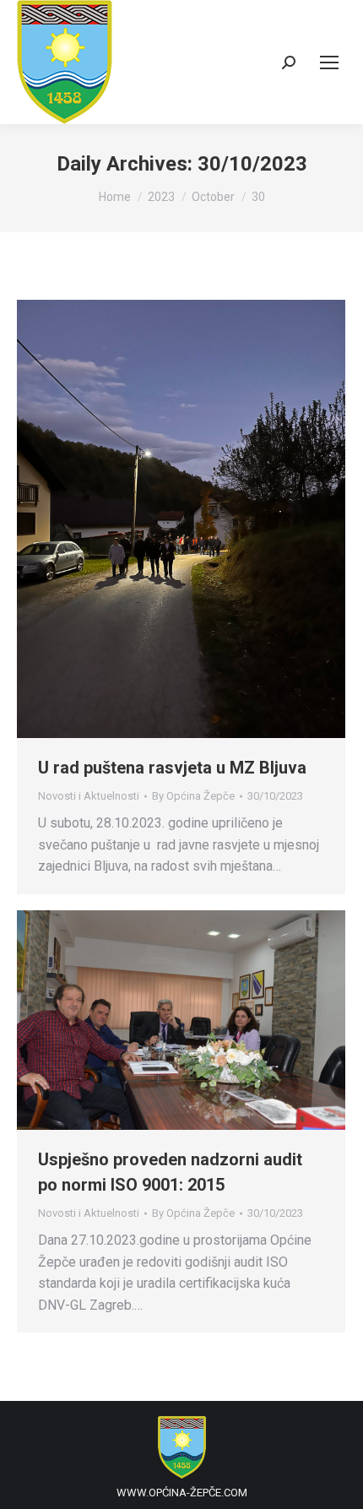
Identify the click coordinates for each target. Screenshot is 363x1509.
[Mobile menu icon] (329, 62)
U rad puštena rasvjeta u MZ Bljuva (172, 767)
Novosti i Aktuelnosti (88, 796)
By (193, 796)
